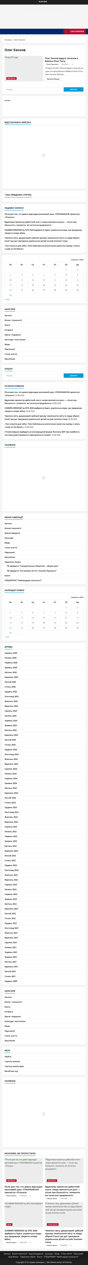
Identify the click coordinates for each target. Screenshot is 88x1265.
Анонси (8, 315)
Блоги (7, 325)
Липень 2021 (10, 947)
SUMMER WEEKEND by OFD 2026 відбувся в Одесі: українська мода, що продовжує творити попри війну (23, 1235)
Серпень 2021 (11, 942)
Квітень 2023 (11, 846)
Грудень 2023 (11, 807)
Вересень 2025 (11, 706)
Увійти (8, 1056)
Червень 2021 (11, 952)
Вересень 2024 (11, 764)
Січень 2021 (10, 976)
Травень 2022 (11, 899)
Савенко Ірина (11, 1196)
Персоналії (10, 349)
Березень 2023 (11, 851)
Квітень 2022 (11, 904)
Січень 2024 (10, 802)
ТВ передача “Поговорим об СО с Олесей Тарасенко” (32, 571)
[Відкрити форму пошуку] (60, 31)
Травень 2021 (11, 957)
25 (22, 290)
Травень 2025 (11, 725)
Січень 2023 (10, 860)
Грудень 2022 (11, 865)
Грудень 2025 (11, 691)
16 (77, 280)
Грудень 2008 (11, 981)
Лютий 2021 (10, 971)
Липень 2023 (10, 831)
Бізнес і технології (13, 320)
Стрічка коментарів (14, 1066)
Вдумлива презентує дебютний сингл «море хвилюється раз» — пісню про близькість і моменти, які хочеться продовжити (62, 1191)
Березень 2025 (11, 735)
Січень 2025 (10, 744)
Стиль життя (11, 354)
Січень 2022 (10, 918)
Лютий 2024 (10, 798)
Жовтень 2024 (11, 759)
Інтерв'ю (9, 330)
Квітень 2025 (11, 730)
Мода (7, 344)
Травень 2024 (11, 783)
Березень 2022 (11, 908)
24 (11, 290)
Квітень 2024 (11, 788)
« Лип (7, 299)
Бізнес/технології (13, 528)
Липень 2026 (10, 658)
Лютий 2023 (10, 855)
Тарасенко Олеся (13, 562)
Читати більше (54, 79)
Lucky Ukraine (44, 15)
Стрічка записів (12, 1061)
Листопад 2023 (12, 812)
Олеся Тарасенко (52, 64)
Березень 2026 (11, 677)
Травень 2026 (11, 667)
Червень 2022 (11, 894)
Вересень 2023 (11, 822)
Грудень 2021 (11, 923)
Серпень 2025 (11, 711)
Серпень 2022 (11, 884)
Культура (9, 538)
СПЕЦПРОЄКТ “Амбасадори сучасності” (23, 580)
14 (55, 280)
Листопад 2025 (12, 696)
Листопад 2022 (12, 870)
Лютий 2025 (10, 740)
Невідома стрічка (21, 194)
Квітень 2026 (11, 672)
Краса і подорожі (13, 334)
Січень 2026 (10, 687)
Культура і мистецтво (15, 339)
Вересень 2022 (11, 880)
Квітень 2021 (11, 962)
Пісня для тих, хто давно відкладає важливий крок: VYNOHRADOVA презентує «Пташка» (23, 1189)
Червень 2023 (11, 836)
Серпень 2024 (11, 769)
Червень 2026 (11, 662)
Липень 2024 (10, 773)
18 (22, 285)
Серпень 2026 (11, 653)
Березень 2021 (11, 966)
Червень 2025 (11, 720)
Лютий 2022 (10, 913)
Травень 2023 (11, 841)
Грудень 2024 (11, 749)
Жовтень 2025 (11, 701)
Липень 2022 (10, 889)
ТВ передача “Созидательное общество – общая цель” (33, 566)
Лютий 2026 (10, 682)
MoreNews (51, 1262)
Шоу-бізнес (11, 78)
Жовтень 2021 (11, 933)
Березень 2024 (11, 793)
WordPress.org (11, 1071)
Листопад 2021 (12, 928)
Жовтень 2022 (11, 875)
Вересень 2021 (11, 937)
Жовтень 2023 (11, 817)
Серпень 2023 (11, 826)
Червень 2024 (11, 778)
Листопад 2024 (12, 754)
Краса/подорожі (12, 533)
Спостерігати (77, 31)
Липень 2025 (10, 716)
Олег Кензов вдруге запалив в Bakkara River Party (24, 68)
